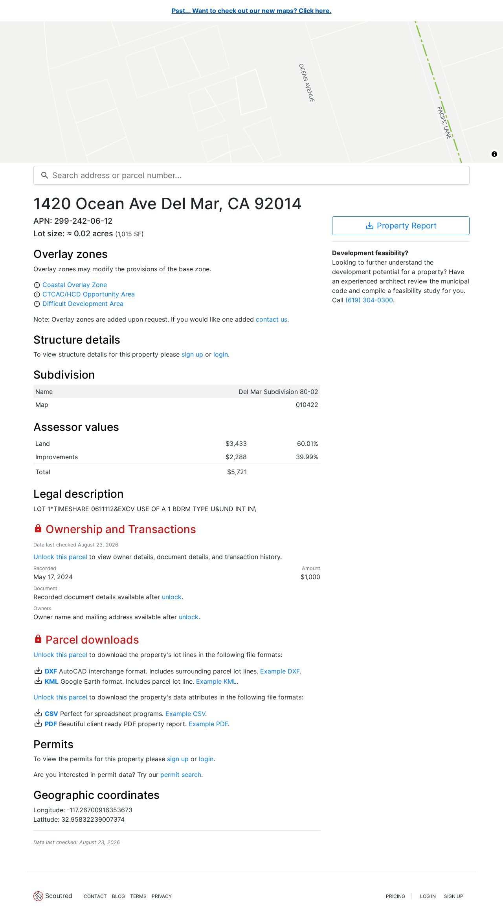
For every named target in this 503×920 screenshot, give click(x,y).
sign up (192, 354)
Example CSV (185, 714)
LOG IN (428, 896)
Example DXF (279, 671)
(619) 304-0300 (369, 300)
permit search (180, 774)
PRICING (395, 896)
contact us (271, 319)
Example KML (216, 681)
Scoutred (58, 896)
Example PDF (208, 724)
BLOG (118, 896)
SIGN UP (453, 896)
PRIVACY (162, 896)
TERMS (138, 896)
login (220, 354)
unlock (172, 597)
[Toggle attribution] (494, 154)
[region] (251, 92)
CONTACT (95, 896)
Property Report (401, 225)
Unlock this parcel (60, 557)
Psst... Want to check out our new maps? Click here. (252, 11)
